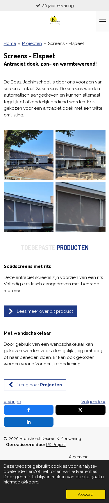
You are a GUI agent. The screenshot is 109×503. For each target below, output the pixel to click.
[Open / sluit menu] (102, 21)
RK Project (56, 444)
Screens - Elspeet (66, 43)
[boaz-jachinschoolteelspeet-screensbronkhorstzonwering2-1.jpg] (81, 155)
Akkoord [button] (85, 494)
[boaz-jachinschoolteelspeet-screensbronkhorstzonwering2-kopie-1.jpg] (81, 207)
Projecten (32, 43)
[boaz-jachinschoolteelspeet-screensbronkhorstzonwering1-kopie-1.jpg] (29, 207)
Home (10, 43)
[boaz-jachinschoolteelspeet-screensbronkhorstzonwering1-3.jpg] (29, 155)
